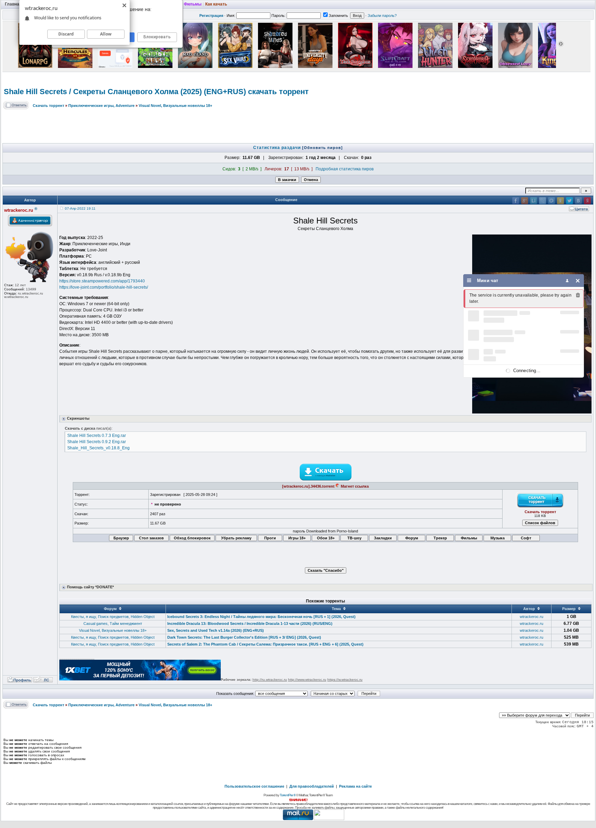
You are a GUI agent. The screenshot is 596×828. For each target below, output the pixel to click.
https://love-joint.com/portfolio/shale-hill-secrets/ (103, 287)
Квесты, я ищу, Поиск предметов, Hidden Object (113, 617)
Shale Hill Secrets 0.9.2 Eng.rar (96, 441)
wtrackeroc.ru (531, 617)
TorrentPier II (287, 795)
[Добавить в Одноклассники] (560, 200)
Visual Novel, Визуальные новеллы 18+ (175, 105)
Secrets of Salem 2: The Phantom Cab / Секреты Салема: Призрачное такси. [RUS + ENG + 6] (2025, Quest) (265, 644)
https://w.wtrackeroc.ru (344, 679)
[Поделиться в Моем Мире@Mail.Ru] (551, 200)
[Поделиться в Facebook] (515, 200)
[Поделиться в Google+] (524, 200)
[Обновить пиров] (322, 148)
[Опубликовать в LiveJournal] (542, 200)
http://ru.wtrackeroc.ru (269, 679)
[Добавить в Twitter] (569, 200)
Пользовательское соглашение (254, 786)
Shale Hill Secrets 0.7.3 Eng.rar (96, 435)
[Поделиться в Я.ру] (587, 200)
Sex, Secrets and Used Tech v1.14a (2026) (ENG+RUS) (215, 630)
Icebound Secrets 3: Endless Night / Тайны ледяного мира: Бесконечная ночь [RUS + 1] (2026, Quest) (261, 617)
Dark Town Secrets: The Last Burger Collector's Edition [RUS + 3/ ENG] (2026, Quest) (244, 637)
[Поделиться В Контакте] (578, 200)
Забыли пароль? (382, 15)
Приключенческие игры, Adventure (101, 105)
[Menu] (469, 280)
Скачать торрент (48, 105)
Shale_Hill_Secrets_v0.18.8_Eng (98, 448)
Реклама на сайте (355, 786)
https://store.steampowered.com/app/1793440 (102, 281)
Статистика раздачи (277, 147)
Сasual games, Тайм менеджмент (112, 623)
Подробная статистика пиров (345, 169)
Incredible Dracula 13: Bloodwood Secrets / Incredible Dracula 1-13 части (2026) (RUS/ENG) (249, 623)
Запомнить (338, 15)
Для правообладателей (311, 786)
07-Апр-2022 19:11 (80, 208)
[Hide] (578, 280)
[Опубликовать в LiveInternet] (533, 200)
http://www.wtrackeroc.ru (307, 679)
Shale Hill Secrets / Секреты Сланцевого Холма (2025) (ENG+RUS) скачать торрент (156, 91)
